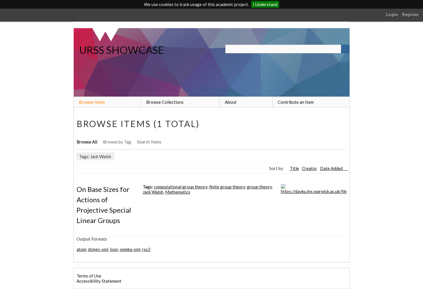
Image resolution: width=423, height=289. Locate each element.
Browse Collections (165, 102)
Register (410, 14)
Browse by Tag (117, 141)
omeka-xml (130, 249)
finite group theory (227, 186)
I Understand (265, 4)
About (231, 102)
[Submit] (345, 49)
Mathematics (177, 191)
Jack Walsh (153, 191)
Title (294, 168)
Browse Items (92, 102)
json (114, 249)
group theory (259, 186)
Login (392, 14)
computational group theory (180, 186)
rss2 (146, 249)
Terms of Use (89, 275)
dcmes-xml (98, 249)
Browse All (87, 141)
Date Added (332, 168)
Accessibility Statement (99, 281)
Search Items (149, 141)
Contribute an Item (296, 102)
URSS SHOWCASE (121, 50)
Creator (309, 168)
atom (81, 249)
